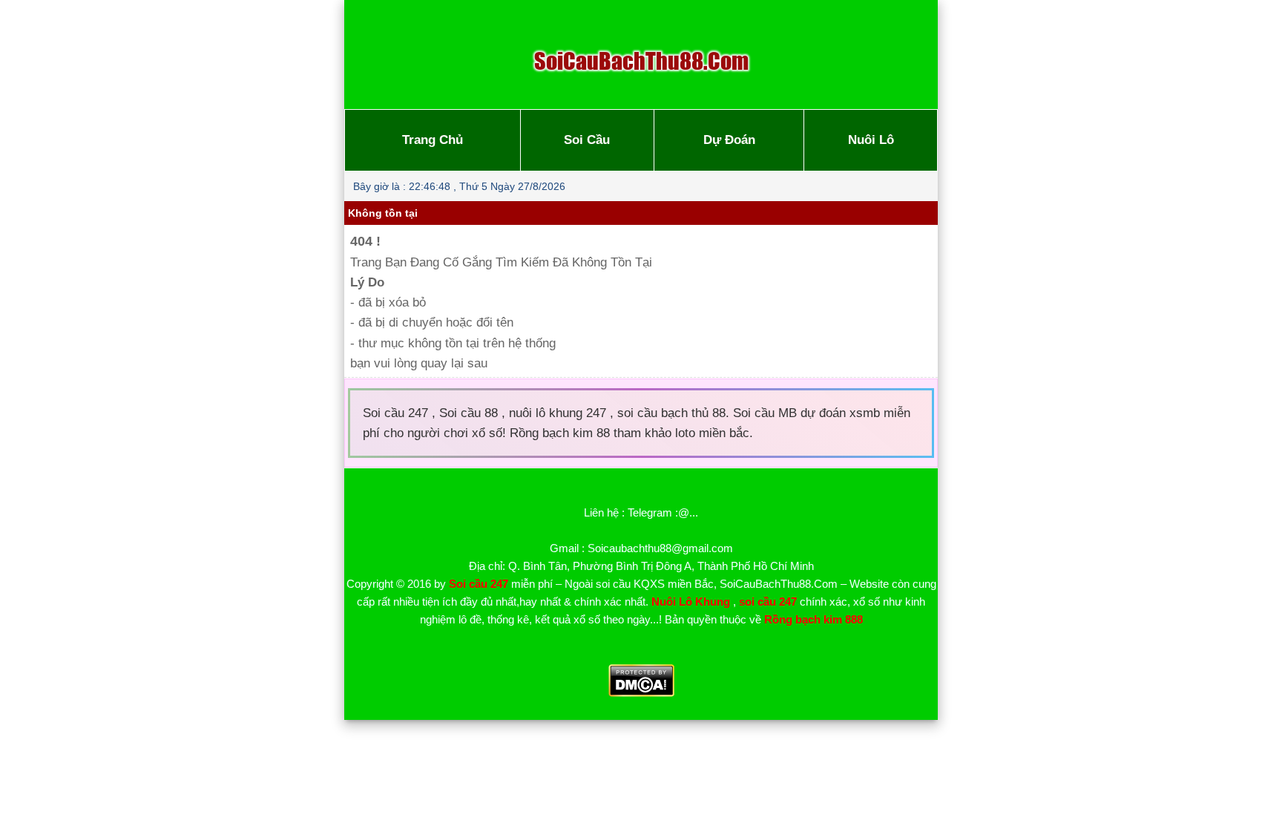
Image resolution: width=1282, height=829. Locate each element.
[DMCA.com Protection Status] (641, 693)
